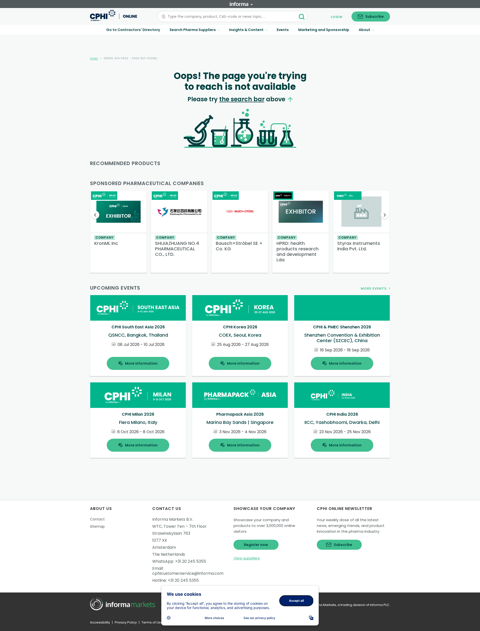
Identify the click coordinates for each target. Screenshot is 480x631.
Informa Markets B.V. (172, 519)
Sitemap (97, 526)
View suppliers (247, 558)
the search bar (241, 99)
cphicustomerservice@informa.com (188, 573)
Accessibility (100, 622)
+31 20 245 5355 (190, 561)
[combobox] (229, 16)
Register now (256, 544)
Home (94, 59)
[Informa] (241, 4)
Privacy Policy (126, 622)
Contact (97, 519)
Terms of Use (152, 622)
